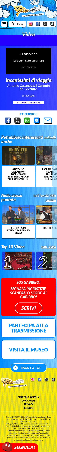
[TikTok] (52, 24)
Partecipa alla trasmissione (28, 328)
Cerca (20, 23)
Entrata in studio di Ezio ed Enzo (18, 230)
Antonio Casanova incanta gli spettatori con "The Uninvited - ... (18, 175)
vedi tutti (50, 137)
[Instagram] (31, 24)
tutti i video (48, 247)
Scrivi (28, 308)
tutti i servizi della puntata (44, 198)
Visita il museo (28, 350)
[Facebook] (38, 24)
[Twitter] (45, 24)
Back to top (31, 368)
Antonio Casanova (28, 102)
